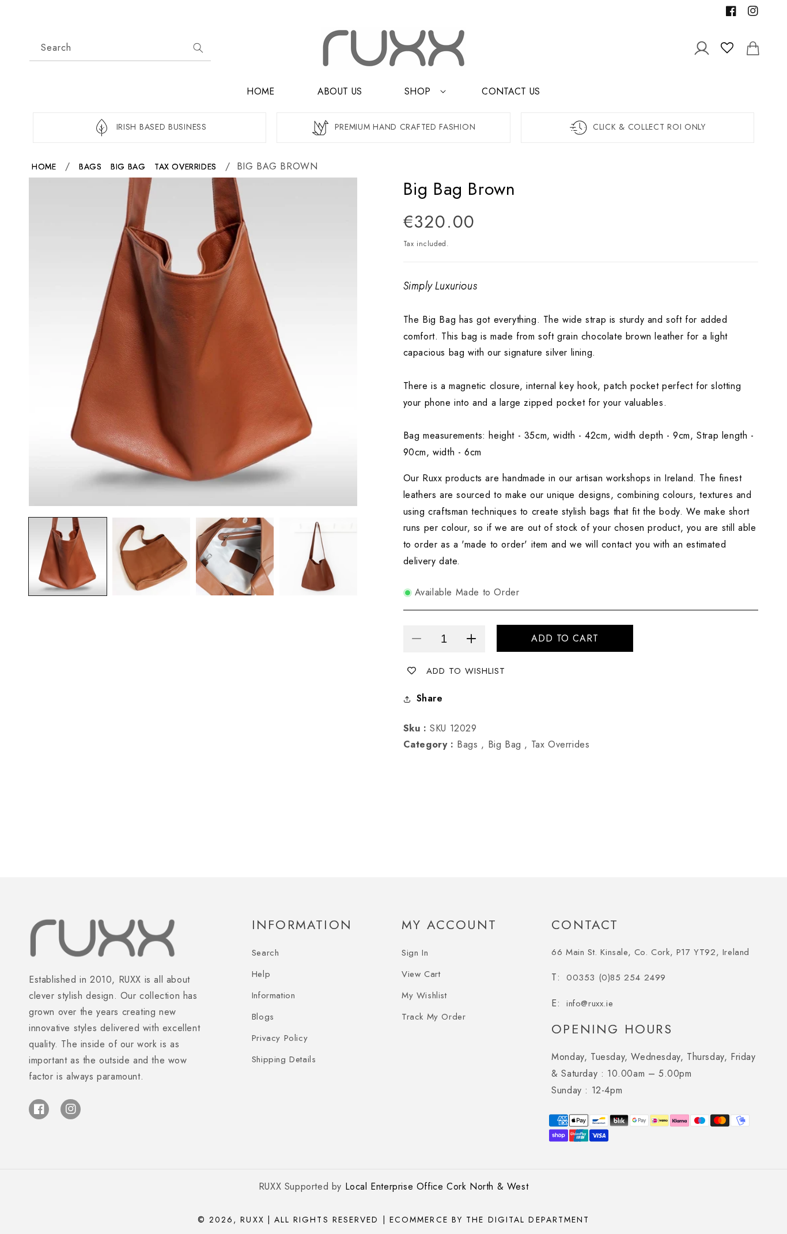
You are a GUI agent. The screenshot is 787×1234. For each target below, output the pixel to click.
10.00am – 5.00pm (653, 1065)
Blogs (263, 1016)
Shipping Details (284, 1059)
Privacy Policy (280, 1038)
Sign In (415, 952)
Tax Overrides (185, 166)
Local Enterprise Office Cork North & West (437, 1186)
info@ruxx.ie (589, 1003)
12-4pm (586, 1090)
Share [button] (430, 698)
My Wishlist (424, 995)
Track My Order (434, 1016)
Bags (90, 166)
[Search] (198, 48)
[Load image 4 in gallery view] (318, 556)
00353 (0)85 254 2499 (616, 977)
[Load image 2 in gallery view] (151, 556)
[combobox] (120, 48)
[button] (422, 96)
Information (274, 995)
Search (265, 952)
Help (261, 974)
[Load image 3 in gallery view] (235, 556)
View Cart (421, 974)
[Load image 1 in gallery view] (68, 556)
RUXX (252, 1219)
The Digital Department (527, 1219)
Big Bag (128, 166)
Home (44, 166)
